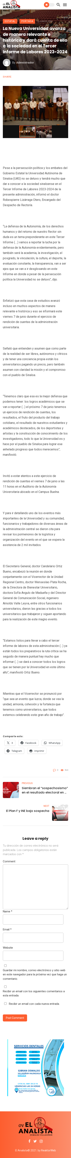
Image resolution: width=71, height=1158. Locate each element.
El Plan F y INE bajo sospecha (27, 811)
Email (7, 929)
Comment (9, 861)
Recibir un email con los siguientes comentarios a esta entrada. (34, 993)
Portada (27, 21)
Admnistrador (25, 62)
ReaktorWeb (48, 1150)
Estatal (10, 21)
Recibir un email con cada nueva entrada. (34, 1004)
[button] (65, 89)
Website (8, 947)
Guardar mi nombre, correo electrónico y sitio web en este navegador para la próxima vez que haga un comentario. (35, 974)
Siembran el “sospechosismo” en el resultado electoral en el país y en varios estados (45, 790)
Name (7, 911)
